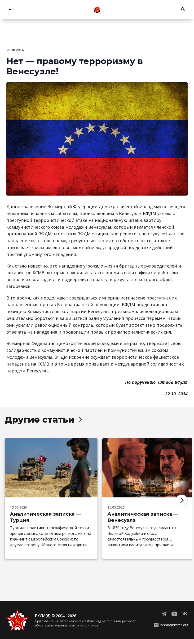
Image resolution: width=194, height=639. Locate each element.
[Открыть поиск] (183, 9)
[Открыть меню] (11, 9)
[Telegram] (164, 614)
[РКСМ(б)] (97, 9)
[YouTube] (174, 614)
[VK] (185, 614)
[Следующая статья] (181, 500)
